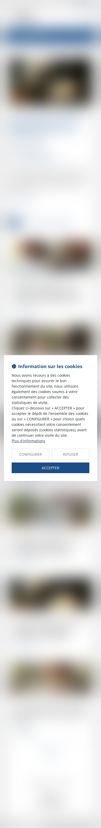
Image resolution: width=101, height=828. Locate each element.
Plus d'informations (28, 440)
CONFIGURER (30, 454)
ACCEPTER (50, 467)
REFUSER (70, 454)
